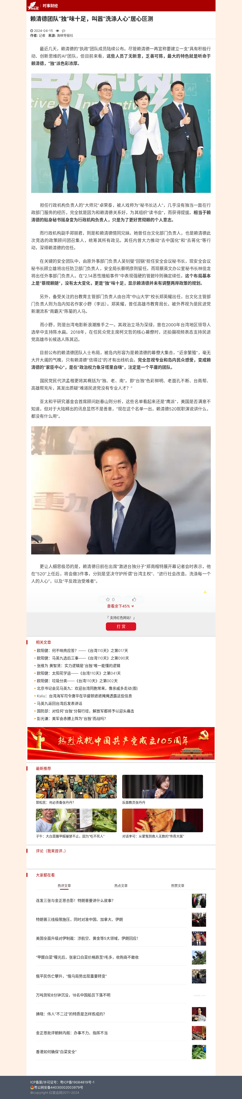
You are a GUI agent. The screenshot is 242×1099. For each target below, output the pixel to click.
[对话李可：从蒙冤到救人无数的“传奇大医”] (162, 821)
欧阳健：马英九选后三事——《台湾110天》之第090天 (83, 658)
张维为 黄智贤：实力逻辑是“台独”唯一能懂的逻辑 (78, 665)
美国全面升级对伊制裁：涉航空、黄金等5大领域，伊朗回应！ (88, 938)
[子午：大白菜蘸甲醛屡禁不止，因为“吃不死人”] (76, 821)
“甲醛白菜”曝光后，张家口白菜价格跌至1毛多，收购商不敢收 (87, 957)
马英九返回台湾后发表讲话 (59, 703)
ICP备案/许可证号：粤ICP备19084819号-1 (62, 1082)
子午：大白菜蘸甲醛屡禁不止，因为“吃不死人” (70, 836)
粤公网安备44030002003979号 (58, 1087)
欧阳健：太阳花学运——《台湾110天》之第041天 (79, 673)
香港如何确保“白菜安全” (56, 1051)
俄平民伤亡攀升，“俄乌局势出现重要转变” (71, 976)
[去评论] (230, 753)
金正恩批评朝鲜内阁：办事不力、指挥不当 (72, 1032)
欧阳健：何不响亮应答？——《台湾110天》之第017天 (82, 650)
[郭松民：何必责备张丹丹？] (76, 787)
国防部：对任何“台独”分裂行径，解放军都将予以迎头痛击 (85, 711)
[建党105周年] (121, 758)
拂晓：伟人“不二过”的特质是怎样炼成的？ (71, 1014)
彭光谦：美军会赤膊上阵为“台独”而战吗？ (72, 718)
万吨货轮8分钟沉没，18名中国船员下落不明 (73, 995)
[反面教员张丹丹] (162, 787)
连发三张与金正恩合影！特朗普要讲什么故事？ (75, 900)
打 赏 (121, 626)
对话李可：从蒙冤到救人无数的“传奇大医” (153, 836)
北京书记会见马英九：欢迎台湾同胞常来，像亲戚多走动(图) (87, 688)
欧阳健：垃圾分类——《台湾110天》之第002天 (77, 680)
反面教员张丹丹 (133, 802)
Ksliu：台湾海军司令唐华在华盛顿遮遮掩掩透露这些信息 (84, 696)
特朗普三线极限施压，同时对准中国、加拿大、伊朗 (79, 919)
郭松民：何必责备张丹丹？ (56, 802)
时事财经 (50, 5)
